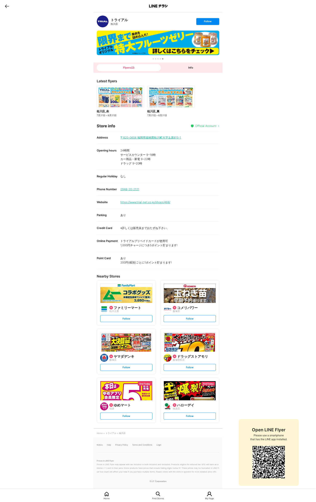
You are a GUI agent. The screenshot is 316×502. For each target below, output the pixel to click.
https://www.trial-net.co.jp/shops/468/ (145, 202)
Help (109, 445)
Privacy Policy (121, 445)
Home (107, 498)
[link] (103, 21)
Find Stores (158, 498)
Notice (100, 445)
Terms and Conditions (142, 445)
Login (158, 445)
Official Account (205, 126)
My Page (209, 498)
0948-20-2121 (129, 189)
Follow (208, 22)
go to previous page (7, 6)
